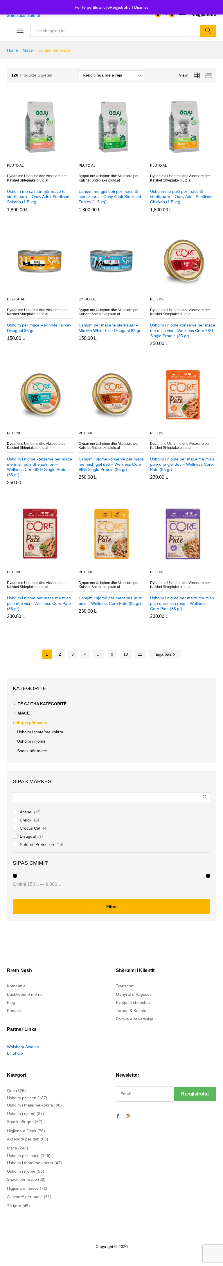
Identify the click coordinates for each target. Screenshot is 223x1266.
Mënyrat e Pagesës (134, 994)
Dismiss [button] (141, 7)
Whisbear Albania (23, 1046)
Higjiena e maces (23, 1188)
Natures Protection (37, 844)
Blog (11, 1002)
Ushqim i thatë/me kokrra (40, 732)
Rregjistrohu (203, 14)
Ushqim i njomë (31, 741)
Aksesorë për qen (23, 1139)
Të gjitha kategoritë (42, 703)
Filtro (111, 906)
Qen (11, 1090)
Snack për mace (32, 750)
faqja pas (163, 654)
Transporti (125, 986)
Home (12, 50)
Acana (25, 812)
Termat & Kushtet (132, 1011)
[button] (25, 157)
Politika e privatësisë (134, 1019)
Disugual (28, 836)
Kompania (16, 986)
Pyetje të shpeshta (133, 1002)
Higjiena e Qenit (21, 1131)
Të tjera (14, 1206)
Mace (28, 50)
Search (208, 31)
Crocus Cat (30, 828)
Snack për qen (20, 1122)
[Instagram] (128, 1116)
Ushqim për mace (30, 722)
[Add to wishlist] (52, 157)
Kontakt (14, 1011)
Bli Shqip (15, 1053)
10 (125, 654)
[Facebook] (118, 1116)
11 (140, 654)
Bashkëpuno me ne (25, 994)
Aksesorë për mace (25, 1196)
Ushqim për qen (21, 1098)
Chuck (25, 820)
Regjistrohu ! (121, 7)
